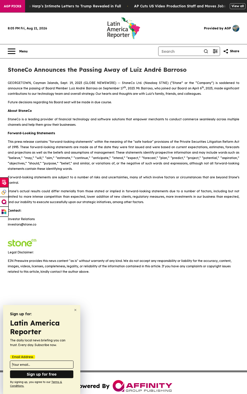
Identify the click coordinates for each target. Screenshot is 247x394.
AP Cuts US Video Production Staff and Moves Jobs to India (187, 6)
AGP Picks (12, 6)
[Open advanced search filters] (215, 51)
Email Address (22, 357)
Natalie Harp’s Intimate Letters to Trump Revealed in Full (69, 6)
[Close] (75, 310)
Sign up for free (42, 374)
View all (238, 6)
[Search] (206, 51)
